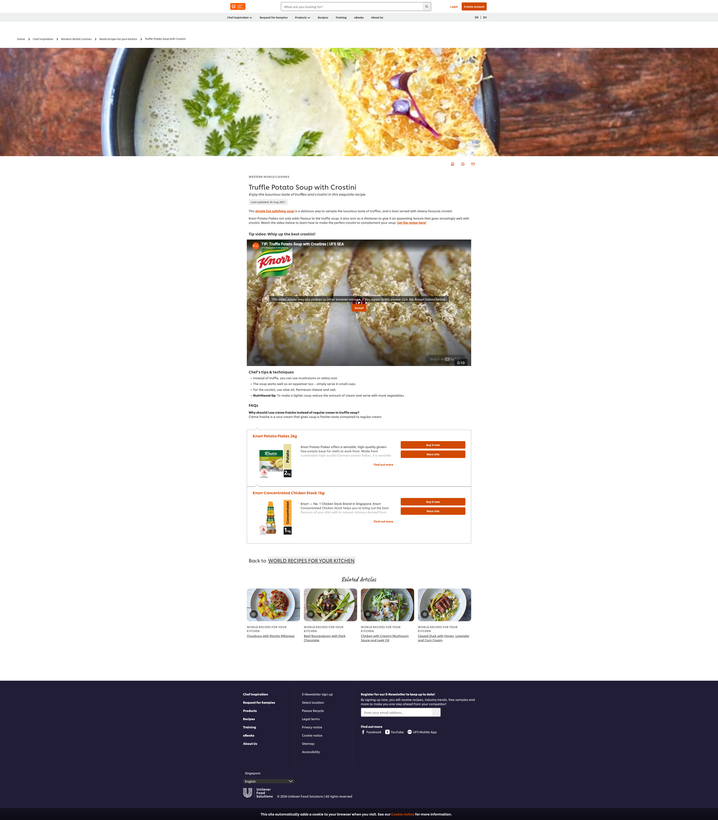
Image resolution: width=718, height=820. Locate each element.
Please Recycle (313, 710)
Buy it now (433, 445)
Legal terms (311, 719)
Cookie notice (402, 814)
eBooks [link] (359, 17)
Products (250, 710)
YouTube (397, 732)
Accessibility (311, 752)
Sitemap (308, 743)
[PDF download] (452, 163)
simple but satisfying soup (274, 211)
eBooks (248, 735)
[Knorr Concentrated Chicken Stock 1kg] (275, 517)
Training (249, 727)
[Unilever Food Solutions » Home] (238, 6)
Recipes (249, 719)
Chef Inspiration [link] (238, 17)
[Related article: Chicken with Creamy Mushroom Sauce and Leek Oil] (387, 604)
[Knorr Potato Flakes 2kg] (275, 460)
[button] (713, 813)
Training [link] (341, 17)
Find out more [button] (383, 464)
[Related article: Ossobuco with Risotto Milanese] (273, 604)
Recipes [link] (323, 17)
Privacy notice (312, 727)
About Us (250, 743)
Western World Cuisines (269, 177)
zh (485, 17)
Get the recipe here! (411, 222)
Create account (474, 6)
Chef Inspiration (255, 694)
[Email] (472, 163)
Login (454, 6)
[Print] (462, 163)
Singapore (252, 773)
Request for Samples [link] (274, 17)
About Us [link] (377, 17)
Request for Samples (259, 702)
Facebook (373, 732)
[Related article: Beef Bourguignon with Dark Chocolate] (330, 604)
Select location (313, 702)
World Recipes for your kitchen (311, 560)
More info (433, 454)
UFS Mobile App (425, 732)
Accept (359, 307)
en (476, 17)
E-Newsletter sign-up (317, 694)
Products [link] (301, 17)
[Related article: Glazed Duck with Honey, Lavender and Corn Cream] (444, 604)
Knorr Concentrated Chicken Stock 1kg (289, 493)
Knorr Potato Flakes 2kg (275, 436)
